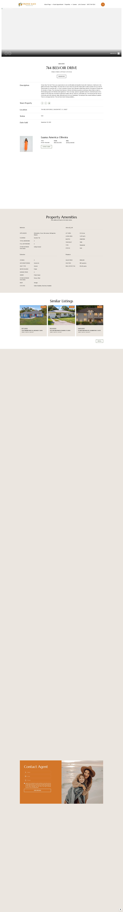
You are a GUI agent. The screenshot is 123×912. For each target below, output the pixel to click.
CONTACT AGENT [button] (46, 146)
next (9, 53)
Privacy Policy (35, 787)
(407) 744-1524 (91, 4)
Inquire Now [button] (61, 76)
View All (99, 341)
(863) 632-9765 (58, 142)
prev (6, 53)
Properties (67, 4)
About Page (47, 4)
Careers (75, 4)
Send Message (37, 790)
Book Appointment (58, 4)
